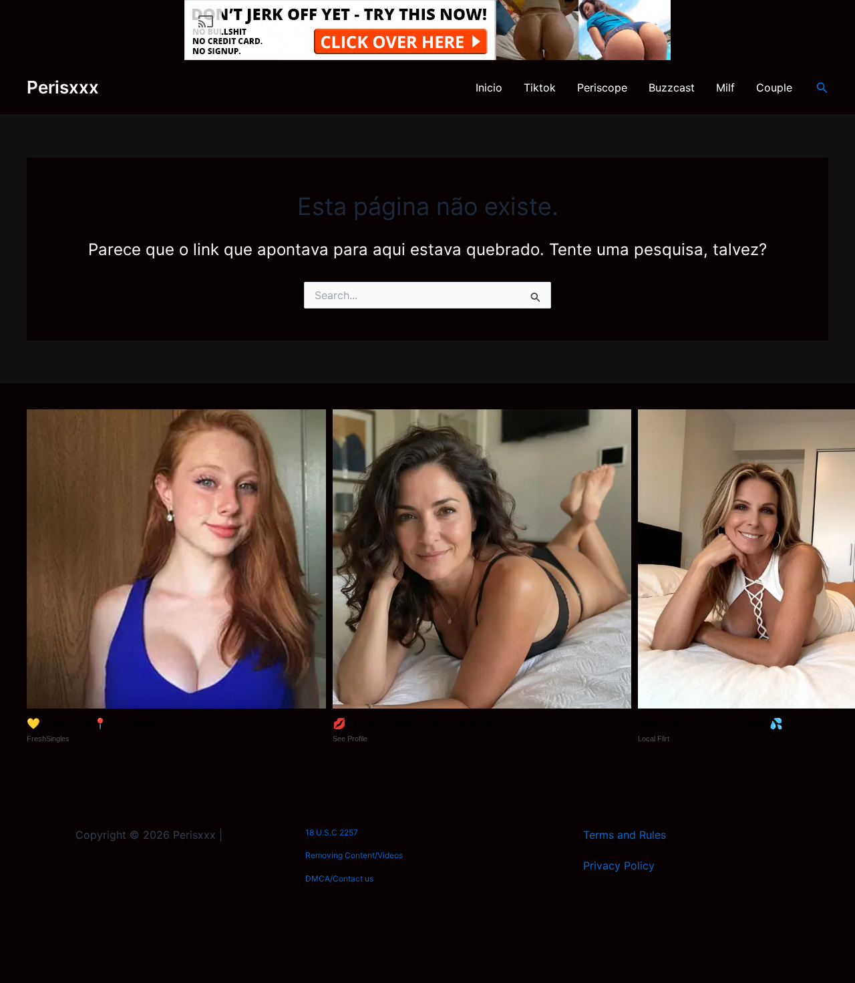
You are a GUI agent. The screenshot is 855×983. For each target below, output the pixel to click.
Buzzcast (672, 87)
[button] (822, 87)
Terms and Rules (624, 834)
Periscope (602, 87)
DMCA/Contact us (339, 878)
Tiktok (540, 87)
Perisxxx (63, 87)
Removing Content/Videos (354, 855)
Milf (725, 87)
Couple (774, 87)
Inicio (489, 87)
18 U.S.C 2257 (331, 832)
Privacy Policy (619, 865)
